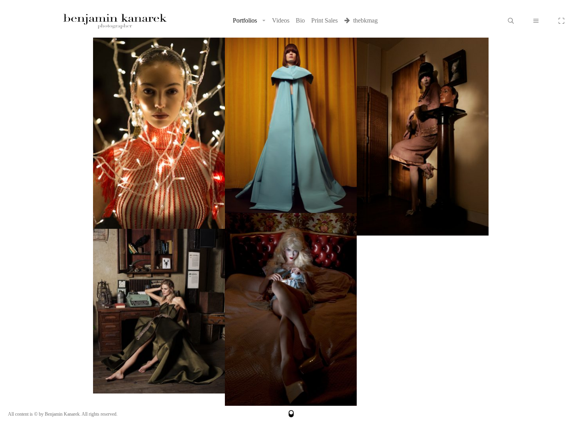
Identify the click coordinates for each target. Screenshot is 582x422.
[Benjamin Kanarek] (115, 20)
